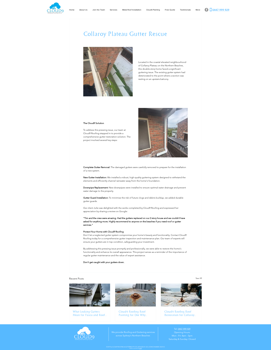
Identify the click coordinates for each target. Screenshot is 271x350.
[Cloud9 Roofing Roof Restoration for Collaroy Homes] (181, 295)
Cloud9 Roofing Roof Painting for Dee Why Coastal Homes (132, 313)
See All (199, 278)
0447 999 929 (184, 329)
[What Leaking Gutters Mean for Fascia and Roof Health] (89, 295)
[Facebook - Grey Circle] (206, 10)
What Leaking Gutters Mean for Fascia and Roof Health (89, 313)
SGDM (140, 348)
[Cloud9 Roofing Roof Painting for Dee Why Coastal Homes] (135, 295)
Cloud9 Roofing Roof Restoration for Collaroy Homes (179, 313)
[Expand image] (108, 71)
